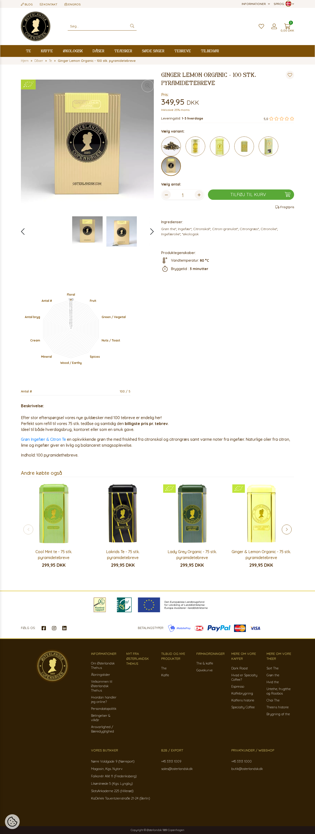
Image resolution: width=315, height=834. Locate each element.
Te (28, 51)
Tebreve (182, 51)
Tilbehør (210, 51)
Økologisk (73, 51)
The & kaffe (204, 663)
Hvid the (273, 682)
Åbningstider (100, 675)
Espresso (237, 686)
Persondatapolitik (103, 709)
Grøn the (273, 675)
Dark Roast (239, 668)
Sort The (273, 668)
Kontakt (50, 4)
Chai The (273, 700)
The (164, 668)
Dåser (98, 51)
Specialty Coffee (243, 707)
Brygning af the (278, 714)
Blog (28, 4)
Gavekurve (204, 670)
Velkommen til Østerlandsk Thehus (101, 686)
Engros (74, 4)
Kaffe (47, 51)
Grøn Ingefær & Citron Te (44, 439)
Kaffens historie (242, 700)
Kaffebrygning (242, 693)
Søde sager (153, 51)
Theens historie (278, 707)
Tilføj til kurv (248, 194)
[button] (149, 231)
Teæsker (123, 51)
